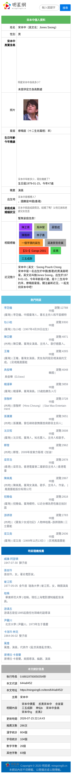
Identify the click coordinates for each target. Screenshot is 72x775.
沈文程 (8, 430)
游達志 (8, 608)
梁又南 (8, 533)
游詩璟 (8, 515)
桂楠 (6, 593)
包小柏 (8, 322)
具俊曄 (8, 369)
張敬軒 (8, 398)
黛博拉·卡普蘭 (12, 654)
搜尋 (65, 7)
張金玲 (8, 570)
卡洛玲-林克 (11, 631)
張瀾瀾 (8, 416)
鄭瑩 (6, 445)
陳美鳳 (8, 478)
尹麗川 (8, 620)
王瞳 (6, 351)
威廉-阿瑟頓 (11, 558)
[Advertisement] (43, 59)
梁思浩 (8, 459)
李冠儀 (8, 307)
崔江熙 (8, 581)
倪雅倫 (8, 496)
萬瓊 (6, 643)
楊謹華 (8, 384)
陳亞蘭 (8, 336)
